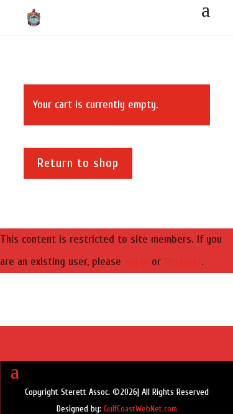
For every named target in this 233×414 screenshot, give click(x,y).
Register (182, 261)
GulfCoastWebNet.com (140, 408)
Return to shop (78, 163)
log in (136, 261)
